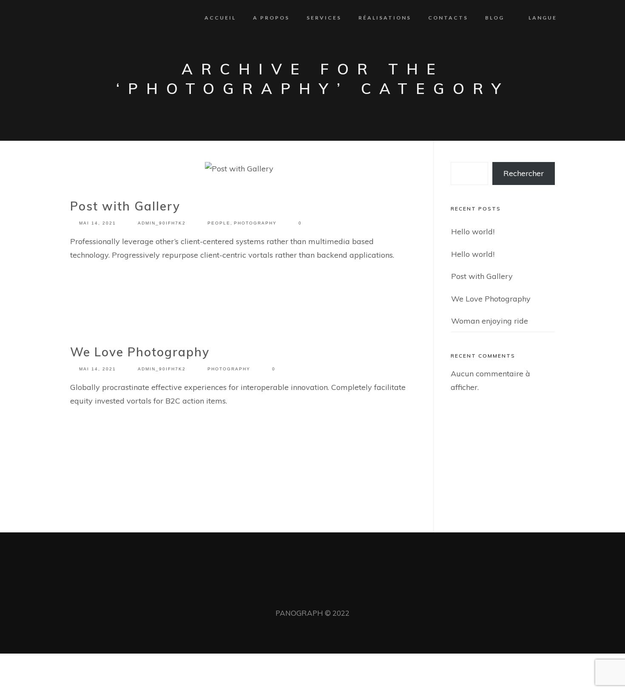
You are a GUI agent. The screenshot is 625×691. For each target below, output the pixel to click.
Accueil (220, 17)
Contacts (448, 17)
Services (324, 17)
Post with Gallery (125, 206)
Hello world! (472, 231)
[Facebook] (298, 595)
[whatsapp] (312, 595)
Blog (494, 17)
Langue (542, 17)
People (218, 223)
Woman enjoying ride (489, 321)
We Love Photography (140, 351)
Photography (255, 223)
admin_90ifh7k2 (162, 223)
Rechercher (523, 173)
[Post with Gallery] (239, 170)
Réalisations (384, 17)
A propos (271, 17)
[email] (327, 595)
